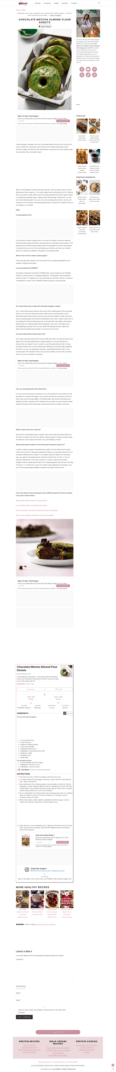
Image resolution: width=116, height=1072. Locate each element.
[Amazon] (94, 74)
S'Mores (86, 1052)
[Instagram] (81, 74)
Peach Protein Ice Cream (58, 1048)
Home (18, 10)
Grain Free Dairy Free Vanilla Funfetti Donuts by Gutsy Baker (37, 510)
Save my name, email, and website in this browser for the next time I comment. (42, 1011)
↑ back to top (58, 1032)
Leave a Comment (55, 15)
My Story (65, 3)
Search (78, 104)
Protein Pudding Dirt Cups (29, 1050)
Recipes (38, 3)
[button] (18, 684)
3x (70, 713)
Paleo (23, 10)
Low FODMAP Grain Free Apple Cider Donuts (31, 505)
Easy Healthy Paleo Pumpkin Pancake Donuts (31, 500)
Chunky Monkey (86, 1047)
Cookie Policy (59, 1062)
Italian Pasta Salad (29, 1047)
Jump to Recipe (45, 26)
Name (18, 993)
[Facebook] (81, 69)
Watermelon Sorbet (58, 1055)
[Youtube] (88, 69)
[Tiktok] (88, 74)
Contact (74, 3)
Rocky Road (58, 1053)
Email (18, 1000)
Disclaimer (73, 1062)
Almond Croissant (87, 1050)
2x (67, 713)
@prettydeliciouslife (43, 871)
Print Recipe (30, 689)
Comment (20, 959)
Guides (56, 3)
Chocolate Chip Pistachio (87, 1045)
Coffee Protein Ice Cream (58, 1050)
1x (64, 713)
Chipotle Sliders (29, 1052)
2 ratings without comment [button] (45, 924)
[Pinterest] (94, 69)
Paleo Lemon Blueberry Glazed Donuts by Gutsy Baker (35, 515)
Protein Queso (29, 1045)
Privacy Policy (45, 1062)
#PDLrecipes (59, 871)
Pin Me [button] (60, 689)
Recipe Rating (21, 986)
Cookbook (47, 3)
